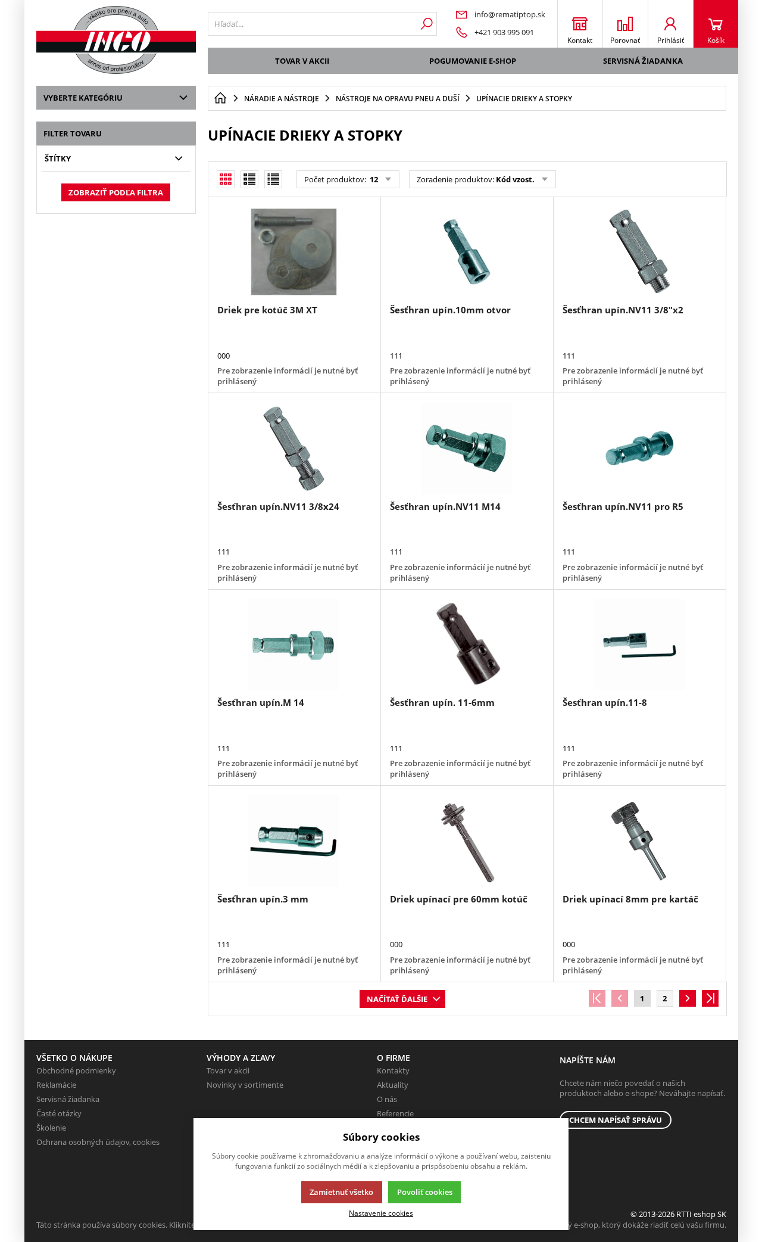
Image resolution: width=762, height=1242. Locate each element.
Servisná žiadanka (643, 60)
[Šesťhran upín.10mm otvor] (467, 252)
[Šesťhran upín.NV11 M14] (467, 448)
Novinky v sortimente (245, 1084)
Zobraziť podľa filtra (115, 192)
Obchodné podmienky (76, 1070)
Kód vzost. (515, 179)
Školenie (51, 1127)
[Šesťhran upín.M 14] (294, 644)
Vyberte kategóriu (83, 97)
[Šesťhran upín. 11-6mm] (467, 644)
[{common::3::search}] (426, 24)
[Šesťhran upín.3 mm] (294, 840)
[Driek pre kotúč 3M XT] (294, 252)
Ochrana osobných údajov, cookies (98, 1142)
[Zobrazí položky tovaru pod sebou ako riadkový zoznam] (249, 179)
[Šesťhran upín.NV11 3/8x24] (294, 448)
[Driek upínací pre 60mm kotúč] (467, 840)
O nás (387, 1099)
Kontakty (393, 1070)
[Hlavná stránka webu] (220, 98)
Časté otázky (59, 1113)
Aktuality (392, 1084)
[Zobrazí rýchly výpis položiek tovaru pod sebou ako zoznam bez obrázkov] (273, 179)
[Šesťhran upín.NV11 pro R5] (639, 448)
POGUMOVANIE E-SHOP (472, 60)
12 (373, 179)
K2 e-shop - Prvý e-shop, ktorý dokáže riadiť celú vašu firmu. (620, 1224)
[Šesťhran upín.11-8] (639, 644)
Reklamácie (56, 1084)
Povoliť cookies (424, 1192)
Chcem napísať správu (615, 1120)
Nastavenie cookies (381, 1213)
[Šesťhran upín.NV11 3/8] (639, 252)
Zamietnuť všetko (341, 1192)
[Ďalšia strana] (687, 998)
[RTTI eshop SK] (116, 40)
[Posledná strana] (710, 998)
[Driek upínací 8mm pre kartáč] (639, 840)
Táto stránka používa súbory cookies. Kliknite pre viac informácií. (149, 1224)
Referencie (395, 1113)
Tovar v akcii (302, 60)
